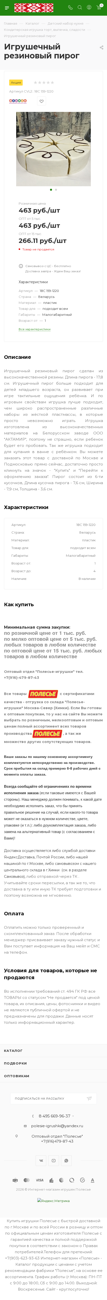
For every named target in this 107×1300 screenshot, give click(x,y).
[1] (35, 83)
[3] (44, 83)
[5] (52, 83)
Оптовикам (16, 1076)
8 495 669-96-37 (54, 1116)
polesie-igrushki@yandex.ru (57, 1125)
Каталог (13, 1051)
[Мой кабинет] (89, 7)
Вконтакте (41, 1160)
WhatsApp (66, 1160)
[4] (48, 83)
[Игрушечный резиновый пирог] (53, 148)
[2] (39, 83)
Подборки (15, 1063)
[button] (51, 189)
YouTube (53, 1160)
